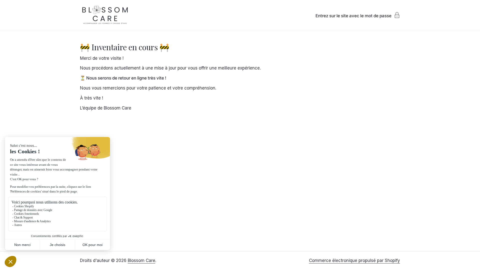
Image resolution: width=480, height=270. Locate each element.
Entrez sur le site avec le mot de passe (354, 15)
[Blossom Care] (105, 15)
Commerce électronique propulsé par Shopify (354, 260)
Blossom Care (141, 260)
